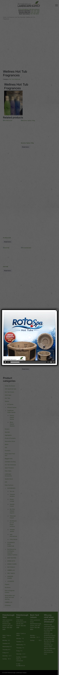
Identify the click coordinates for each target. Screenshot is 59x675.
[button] (29, 337)
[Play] (5, 362)
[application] (29, 337)
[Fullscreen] (53, 362)
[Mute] (51, 362)
